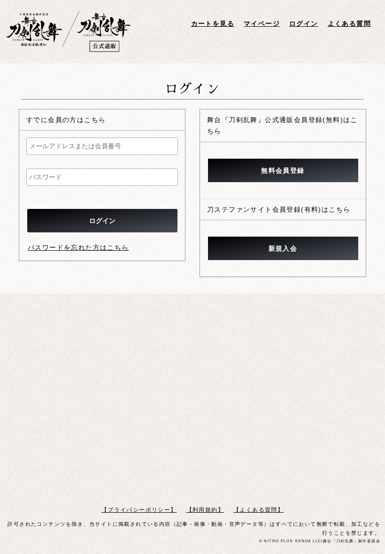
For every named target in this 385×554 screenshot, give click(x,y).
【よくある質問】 (258, 510)
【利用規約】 (205, 510)
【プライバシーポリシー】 (139, 510)
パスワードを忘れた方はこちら (78, 247)
